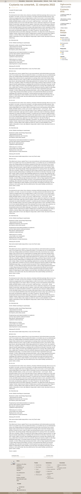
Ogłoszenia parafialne (38, 1)
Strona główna (22, 1)
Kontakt (54, 1)
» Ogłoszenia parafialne (65, 6)
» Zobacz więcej (63, 27)
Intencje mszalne (29, 1)
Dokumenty (60, 1)
